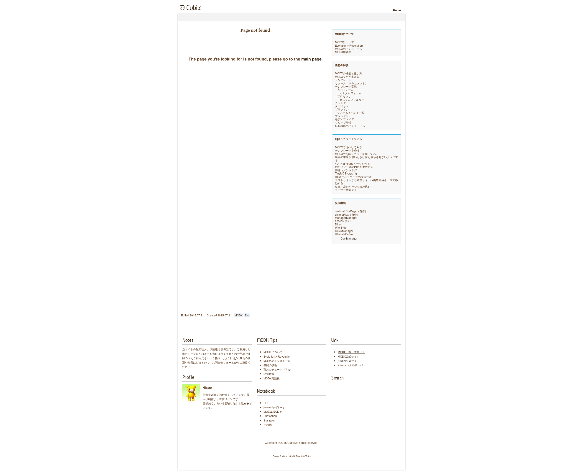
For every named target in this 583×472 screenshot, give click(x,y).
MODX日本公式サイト (351, 352)
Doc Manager (348, 238)
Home (397, 10)
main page (311, 59)
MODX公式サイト (348, 356)
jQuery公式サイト (349, 361)
